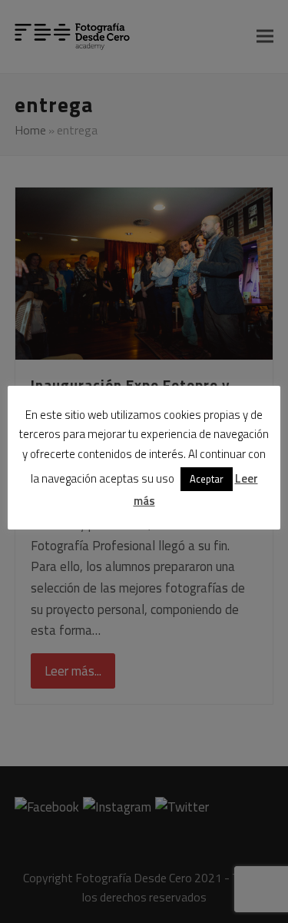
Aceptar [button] (206, 478)
